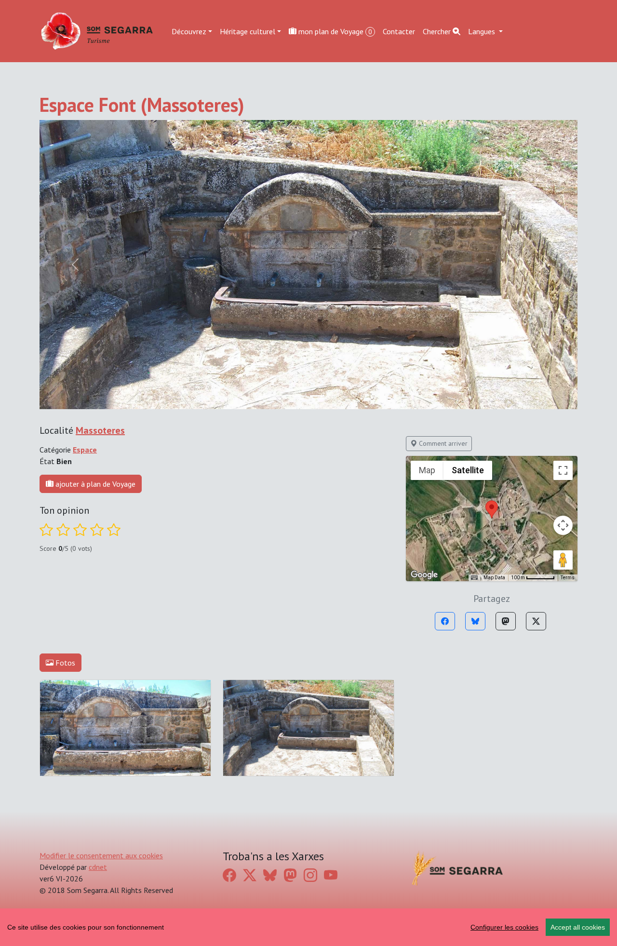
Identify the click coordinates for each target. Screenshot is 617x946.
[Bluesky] (475, 621)
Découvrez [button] (189, 31)
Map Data (494, 577)
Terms (568, 577)
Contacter (399, 31)
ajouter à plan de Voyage (94, 484)
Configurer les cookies (504, 927)
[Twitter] (536, 621)
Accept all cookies (577, 927)
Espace (85, 449)
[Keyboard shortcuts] (474, 577)
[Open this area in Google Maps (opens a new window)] (424, 575)
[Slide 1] (317, 395)
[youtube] (330, 875)
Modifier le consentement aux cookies (101, 855)
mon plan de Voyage (334, 31)
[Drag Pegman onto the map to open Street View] (563, 560)
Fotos (64, 662)
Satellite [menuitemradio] (468, 470)
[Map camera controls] (563, 525)
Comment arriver (442, 443)
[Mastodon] (506, 621)
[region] (308, 927)
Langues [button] (482, 31)
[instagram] (310, 875)
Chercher (438, 31)
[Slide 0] (300, 395)
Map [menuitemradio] (427, 470)
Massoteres (100, 430)
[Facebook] (445, 621)
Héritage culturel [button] (247, 31)
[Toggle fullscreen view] (563, 470)
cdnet (98, 867)
